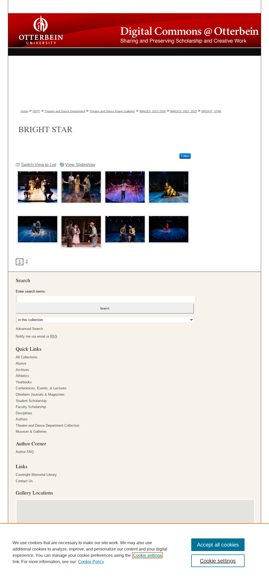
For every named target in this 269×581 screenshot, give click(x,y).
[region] (134, 552)
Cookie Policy (91, 561)
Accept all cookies (218, 545)
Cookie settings (147, 555)
